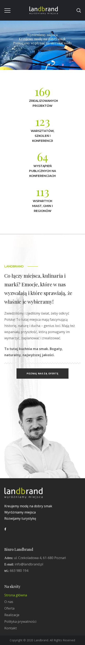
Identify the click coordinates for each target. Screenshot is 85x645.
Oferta (9, 608)
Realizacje (11, 615)
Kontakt (10, 628)
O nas (8, 601)
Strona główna (15, 595)
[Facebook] (5, 529)
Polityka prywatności (20, 621)
